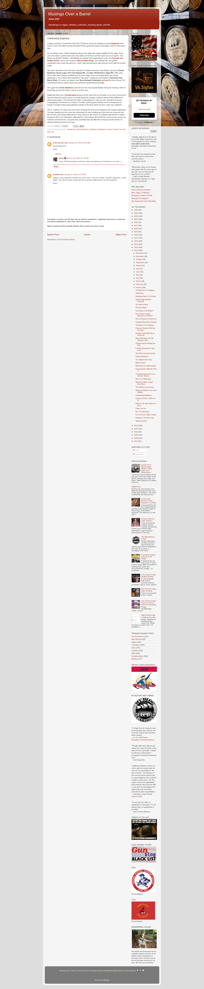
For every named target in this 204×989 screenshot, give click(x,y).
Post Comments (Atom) (66, 239)
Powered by (138, 122)
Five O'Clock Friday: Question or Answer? (144, 315)
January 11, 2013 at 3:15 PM (75, 174)
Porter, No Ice (141, 408)
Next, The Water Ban (143, 379)
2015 (136, 244)
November (140, 256)
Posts (136, 450)
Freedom (135, 651)
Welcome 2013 (141, 421)
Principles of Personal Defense (143, 740)
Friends (115, 129)
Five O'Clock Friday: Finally (146, 415)
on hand (105, 80)
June (138, 272)
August (139, 265)
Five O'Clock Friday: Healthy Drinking (148, 576)
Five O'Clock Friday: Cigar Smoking (148, 590)
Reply (55, 149)
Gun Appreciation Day (144, 360)
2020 (136, 229)
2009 (136, 435)
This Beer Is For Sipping (145, 325)
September (140, 262)
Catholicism (71, 129)
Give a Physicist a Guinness (146, 319)
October (139, 259)
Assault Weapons (142, 356)
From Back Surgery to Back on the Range (148, 557)
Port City (122, 129)
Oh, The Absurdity (142, 412)
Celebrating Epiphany (144, 395)
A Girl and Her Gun (60, 143)
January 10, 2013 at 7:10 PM (78, 158)
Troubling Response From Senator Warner (145, 375)
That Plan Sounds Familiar (145, 353)
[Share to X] (78, 126)
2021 (136, 225)
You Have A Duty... (142, 304)
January (139, 287)
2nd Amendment (138, 636)
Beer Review (136, 639)
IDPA (133, 653)
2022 (136, 222)
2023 (136, 219)
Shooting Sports (137, 656)
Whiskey (135, 659)
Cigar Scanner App (148, 615)
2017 (136, 238)
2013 (136, 250)
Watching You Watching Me (146, 366)
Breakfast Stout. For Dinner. (146, 296)
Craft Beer (135, 645)
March (138, 281)
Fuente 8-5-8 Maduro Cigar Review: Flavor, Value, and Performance (147, 468)
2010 (136, 432)
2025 (136, 213)
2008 (136, 438)
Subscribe (144, 115)
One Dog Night (141, 307)
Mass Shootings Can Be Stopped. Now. (144, 339)
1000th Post (136, 487)
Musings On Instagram (140, 198)
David (61, 158)
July (137, 269)
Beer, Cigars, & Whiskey (140, 193)
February (139, 284)
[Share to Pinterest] (83, 126)
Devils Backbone (66, 88)
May (138, 275)
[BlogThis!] (76, 126)
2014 (136, 247)
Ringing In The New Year (145, 418)
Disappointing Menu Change (146, 322)
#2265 (139, 796)
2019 (136, 232)
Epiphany (115, 43)
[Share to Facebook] (81, 126)
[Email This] (74, 126)
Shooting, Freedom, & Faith (142, 195)
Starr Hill (50, 132)
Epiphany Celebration (98, 129)
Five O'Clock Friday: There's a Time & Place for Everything (148, 603)
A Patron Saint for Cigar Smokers (147, 520)
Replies (58, 154)
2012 (136, 425)
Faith (133, 648)
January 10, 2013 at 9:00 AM (79, 143)
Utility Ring (139, 293)
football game (71, 95)
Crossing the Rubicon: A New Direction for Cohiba (148, 501)
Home (87, 234)
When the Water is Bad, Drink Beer (144, 383)
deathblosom (58, 174)
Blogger (106, 980)
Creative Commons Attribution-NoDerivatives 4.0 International (113, 971)
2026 (136, 210)
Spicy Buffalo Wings (85, 61)
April (138, 278)
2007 (136, 441)
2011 (136, 429)
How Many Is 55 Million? (145, 311)
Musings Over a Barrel (69, 13)
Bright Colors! (141, 363)
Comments (138, 454)
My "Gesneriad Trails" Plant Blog (144, 201)
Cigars (134, 642)
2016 (136, 241)
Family (109, 129)
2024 (136, 216)
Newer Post (53, 234)
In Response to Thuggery (145, 290)
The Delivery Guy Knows (145, 387)
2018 (136, 235)
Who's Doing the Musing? (141, 190)
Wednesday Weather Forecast (143, 300)
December (140, 253)
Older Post (120, 234)
